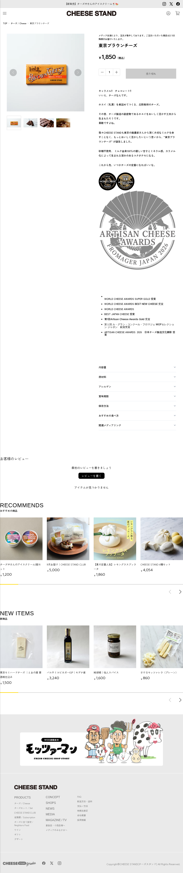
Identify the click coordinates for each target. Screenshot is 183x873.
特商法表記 (82, 810)
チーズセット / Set (23, 807)
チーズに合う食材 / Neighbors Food (23, 823)
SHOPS (51, 802)
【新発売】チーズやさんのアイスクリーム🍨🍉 (91, 4)
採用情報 (81, 819)
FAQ (79, 796)
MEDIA (50, 814)
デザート (18, 839)
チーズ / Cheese (22, 803)
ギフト (17, 834)
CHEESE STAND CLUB (25, 812)
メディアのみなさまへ (56, 829)
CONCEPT (53, 797)
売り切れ (151, 73)
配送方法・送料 (84, 801)
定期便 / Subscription (24, 817)
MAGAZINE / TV (56, 820)
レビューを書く (91, 476)
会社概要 (81, 815)
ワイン (17, 829)
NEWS (50, 808)
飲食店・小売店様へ (55, 825)
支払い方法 (82, 805)
